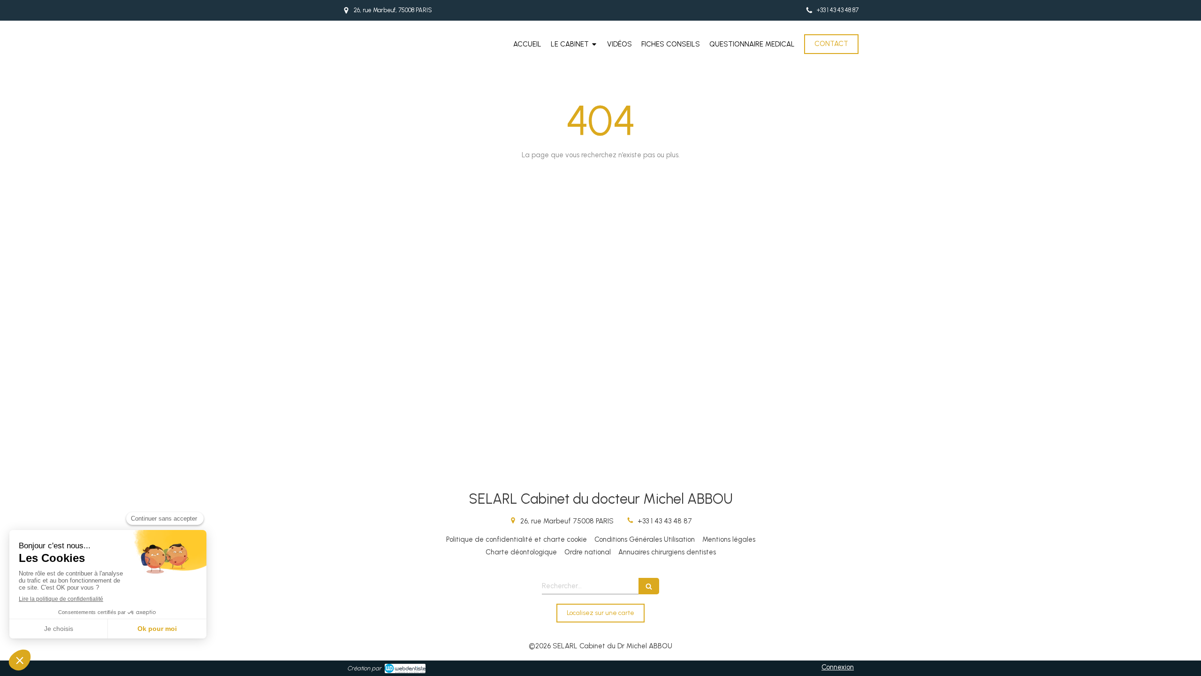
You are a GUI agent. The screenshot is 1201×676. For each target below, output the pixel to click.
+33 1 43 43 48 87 (665, 521)
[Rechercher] (649, 586)
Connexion (837, 667)
